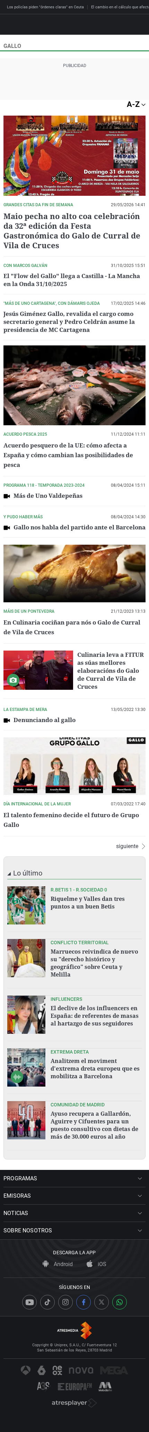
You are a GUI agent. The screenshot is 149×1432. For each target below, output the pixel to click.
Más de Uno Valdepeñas (48, 496)
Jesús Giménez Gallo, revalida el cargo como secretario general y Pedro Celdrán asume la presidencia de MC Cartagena (69, 322)
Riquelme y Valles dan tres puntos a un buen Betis (88, 902)
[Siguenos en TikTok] (47, 1302)
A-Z (134, 104)
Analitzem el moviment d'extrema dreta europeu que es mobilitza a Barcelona (95, 1068)
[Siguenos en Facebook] (83, 1302)
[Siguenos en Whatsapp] (119, 1302)
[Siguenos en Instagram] (65, 1302)
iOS (101, 1264)
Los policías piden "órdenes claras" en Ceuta (45, 7)
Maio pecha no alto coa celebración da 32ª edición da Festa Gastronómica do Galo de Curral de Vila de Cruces (71, 230)
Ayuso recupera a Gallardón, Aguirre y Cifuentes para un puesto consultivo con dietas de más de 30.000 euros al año (94, 1125)
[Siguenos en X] (101, 1302)
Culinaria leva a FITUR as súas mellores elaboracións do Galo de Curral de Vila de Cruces (110, 670)
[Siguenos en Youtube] (29, 1302)
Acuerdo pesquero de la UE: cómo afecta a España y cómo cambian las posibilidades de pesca (68, 455)
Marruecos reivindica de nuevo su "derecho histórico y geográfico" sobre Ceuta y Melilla (94, 963)
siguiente (127, 846)
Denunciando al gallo (45, 720)
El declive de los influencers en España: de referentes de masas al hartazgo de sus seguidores (95, 1015)
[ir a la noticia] (26, 905)
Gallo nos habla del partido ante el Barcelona (80, 527)
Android (62, 1264)
